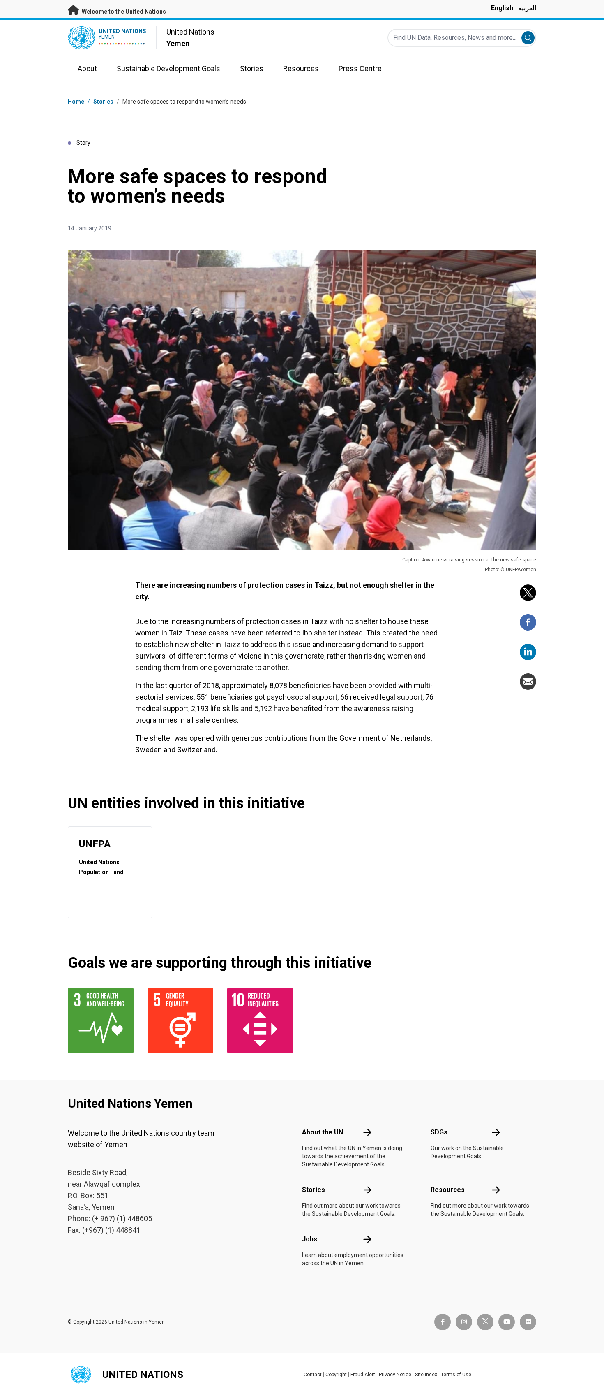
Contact (313, 1374)
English (502, 8)
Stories (103, 101)
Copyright (336, 1374)
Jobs (309, 1239)
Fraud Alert (362, 1374)
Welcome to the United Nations (123, 11)
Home (76, 101)
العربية (527, 8)
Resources (448, 1190)
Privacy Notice (395, 1374)
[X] (528, 592)
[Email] (528, 681)
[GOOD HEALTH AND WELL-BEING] (103, 1020)
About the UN (322, 1132)
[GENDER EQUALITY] (182, 1020)
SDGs (439, 1132)
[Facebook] (528, 622)
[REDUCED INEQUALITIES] (262, 1020)
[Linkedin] (528, 652)
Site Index (426, 1374)
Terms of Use (456, 1374)
